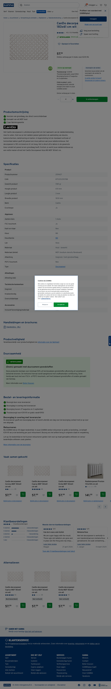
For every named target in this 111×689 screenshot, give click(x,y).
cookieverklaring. (46, 298)
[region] (56, 293)
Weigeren (45, 304)
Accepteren (61, 304)
